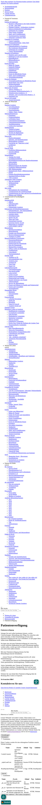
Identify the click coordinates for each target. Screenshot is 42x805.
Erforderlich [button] (5, 737)
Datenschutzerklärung (14, 731)
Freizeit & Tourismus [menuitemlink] (11, 18)
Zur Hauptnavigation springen (23, 1)
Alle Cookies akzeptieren (23, 794)
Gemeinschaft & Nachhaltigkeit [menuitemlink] (14, 197)
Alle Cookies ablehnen (8, 794)
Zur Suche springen (12, 3)
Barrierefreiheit (9, 8)
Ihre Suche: (4, 608)
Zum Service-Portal (7, 687)
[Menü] (1, 607)
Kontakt (7, 702)
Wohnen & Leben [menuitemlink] (10, 345)
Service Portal (9, 12)
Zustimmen (6, 739)
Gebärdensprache (10, 15)
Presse (7, 704)
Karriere (7, 10)
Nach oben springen (7, 1)
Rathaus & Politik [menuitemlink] (10, 463)
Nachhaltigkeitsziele (11, 6)
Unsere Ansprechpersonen (29, 687)
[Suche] (1, 709)
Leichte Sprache (10, 13)
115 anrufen (17, 687)
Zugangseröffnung (10, 693)
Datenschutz (8, 695)
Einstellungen (5, 735)
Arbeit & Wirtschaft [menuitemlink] (11, 101)
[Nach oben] (3, 709)
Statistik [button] (4, 773)
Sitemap (7, 706)
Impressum (8, 692)
